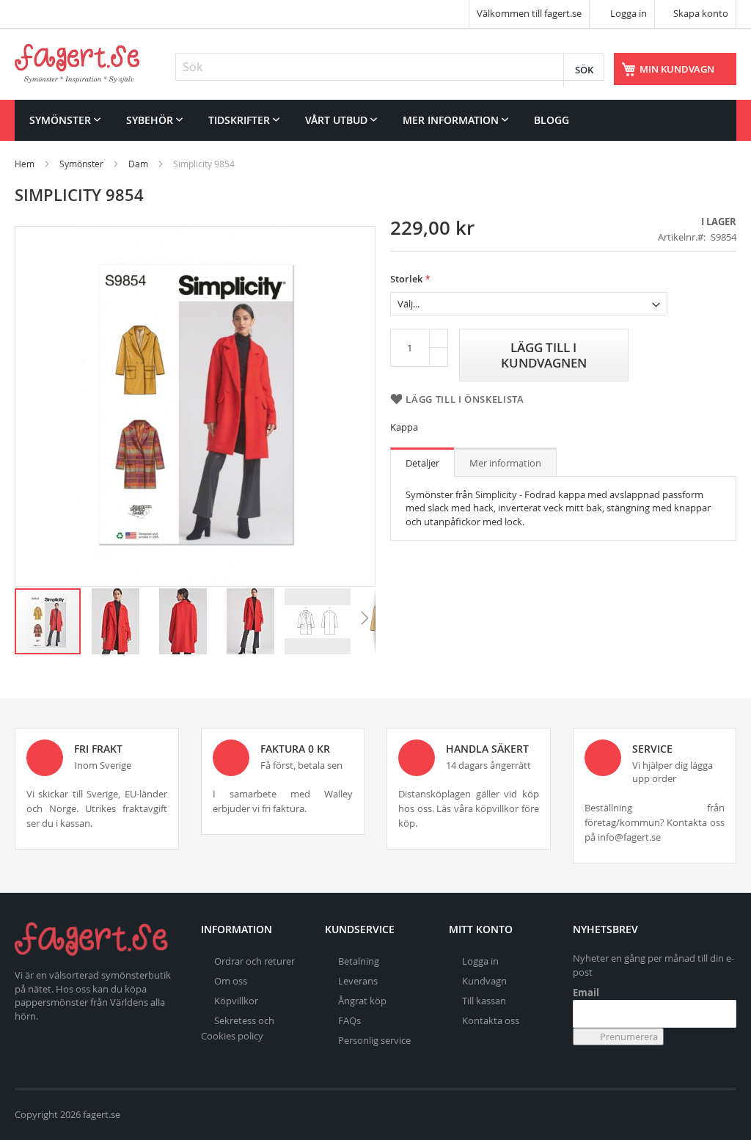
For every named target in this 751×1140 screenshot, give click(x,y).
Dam (138, 163)
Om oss (230, 980)
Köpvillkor (236, 1000)
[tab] (422, 462)
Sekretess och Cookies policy (237, 1028)
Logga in (627, 13)
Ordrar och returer (254, 961)
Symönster (81, 163)
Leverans (358, 980)
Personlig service (374, 1040)
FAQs (349, 1020)
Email (586, 992)
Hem (24, 163)
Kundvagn (484, 980)
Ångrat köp (362, 1000)
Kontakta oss (490, 1020)
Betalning (358, 961)
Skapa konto (700, 13)
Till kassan (484, 1000)
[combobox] (389, 67)
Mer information (505, 462)
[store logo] (77, 63)
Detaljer (422, 462)
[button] (116, 621)
